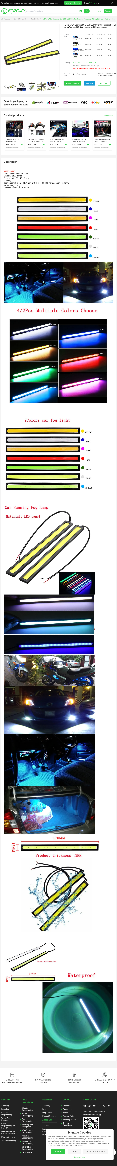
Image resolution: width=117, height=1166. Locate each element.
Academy (46, 1106)
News (65, 1113)
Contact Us (67, 1109)
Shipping (67, 62)
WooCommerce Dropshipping (28, 1131)
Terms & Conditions (67, 1124)
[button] (89, 1106)
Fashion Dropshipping (6, 1114)
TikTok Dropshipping (27, 1115)
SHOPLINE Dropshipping (27, 1148)
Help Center (47, 1113)
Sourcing (5, 1106)
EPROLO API (27, 1152)
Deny (74, 1151)
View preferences (96, 1151)
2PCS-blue (81, 50)
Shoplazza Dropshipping (27, 1142)
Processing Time (68, 75)
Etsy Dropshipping (27, 1120)
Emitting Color (66, 35)
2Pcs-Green (81, 56)
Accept (58, 1151)
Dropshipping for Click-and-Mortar (8, 1132)
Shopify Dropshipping (27, 1109)
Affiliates (45, 1126)
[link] (5, 19)
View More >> (108, 115)
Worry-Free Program (6, 1119)
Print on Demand (8, 1137)
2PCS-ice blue (81, 38)
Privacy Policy (79, 1157)
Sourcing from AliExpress (27, 1126)
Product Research (49, 1116)
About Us (66, 1106)
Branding (5, 1109)
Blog (44, 1109)
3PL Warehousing (8, 1140)
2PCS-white (81, 44)
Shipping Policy (69, 1120)
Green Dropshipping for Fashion (8, 1126)
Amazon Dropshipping (27, 1137)
